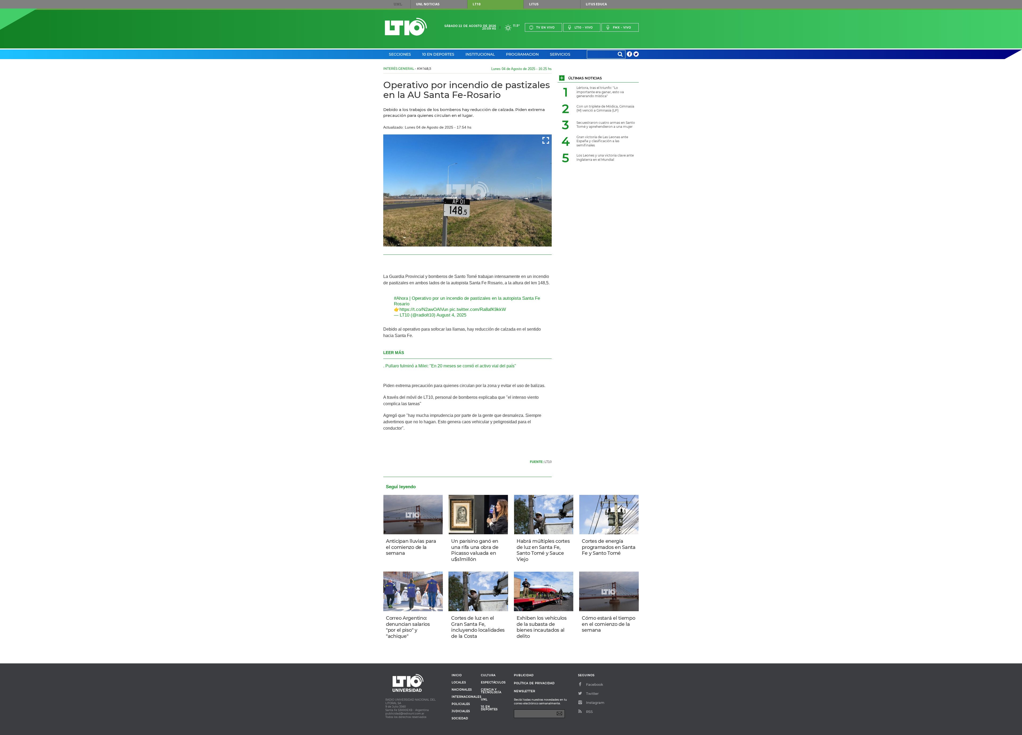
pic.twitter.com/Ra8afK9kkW (478, 309)
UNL (397, 4)
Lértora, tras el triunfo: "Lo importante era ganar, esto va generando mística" (600, 92)
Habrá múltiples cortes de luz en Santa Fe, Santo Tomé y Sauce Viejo (543, 550)
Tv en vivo (545, 27)
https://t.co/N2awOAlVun (423, 309)
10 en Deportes (438, 54)
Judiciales (461, 711)
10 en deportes (489, 708)
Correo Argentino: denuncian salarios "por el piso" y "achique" (408, 627)
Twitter (592, 693)
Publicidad (524, 675)
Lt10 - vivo (584, 27)
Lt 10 (405, 27)
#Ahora (401, 298)
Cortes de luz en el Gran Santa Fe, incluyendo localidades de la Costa (478, 627)
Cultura (488, 675)
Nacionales (462, 689)
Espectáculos (493, 682)
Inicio (457, 675)
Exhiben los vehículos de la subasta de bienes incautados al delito (542, 627)
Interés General (398, 69)
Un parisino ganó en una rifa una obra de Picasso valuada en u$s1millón (474, 550)
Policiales (461, 704)
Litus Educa (596, 4)
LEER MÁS (393, 352)
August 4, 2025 (451, 315)
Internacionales (464, 697)
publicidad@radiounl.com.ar (404, 713)
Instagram (595, 702)
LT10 (476, 4)
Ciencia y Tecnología (491, 691)
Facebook (594, 684)
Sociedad (460, 718)
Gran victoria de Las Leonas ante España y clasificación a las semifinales (602, 141)
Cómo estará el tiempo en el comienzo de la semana (608, 624)
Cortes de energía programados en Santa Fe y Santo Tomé (608, 547)
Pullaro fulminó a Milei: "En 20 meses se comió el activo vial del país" (450, 366)
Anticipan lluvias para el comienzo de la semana (411, 547)
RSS (589, 711)
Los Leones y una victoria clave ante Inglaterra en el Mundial (605, 157)
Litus (533, 4)
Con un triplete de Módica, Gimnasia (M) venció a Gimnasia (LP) (605, 108)
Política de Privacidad (534, 683)
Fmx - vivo (622, 27)
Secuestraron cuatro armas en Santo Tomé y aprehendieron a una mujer (605, 125)
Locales (459, 682)
